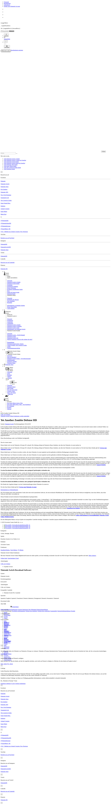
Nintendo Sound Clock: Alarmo (15, 344)
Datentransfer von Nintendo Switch (16, 329)
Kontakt (73, 611)
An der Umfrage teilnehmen (18, 683)
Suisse (5, 638)
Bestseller (9, 302)
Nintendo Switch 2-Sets (13, 327)
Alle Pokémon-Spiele (9, 169)
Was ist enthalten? (11, 357)
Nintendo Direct (11, 387)
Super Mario (4, 211)
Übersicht (6, 2)
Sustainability (53, 611)
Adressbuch (7, 5)
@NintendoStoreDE (6, 223)
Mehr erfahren (92, 555)
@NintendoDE (4, 220)
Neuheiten (9, 285)
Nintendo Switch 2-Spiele (13, 282)
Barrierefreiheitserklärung (64, 611)
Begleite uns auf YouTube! (7, 238)
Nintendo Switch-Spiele (13, 283)
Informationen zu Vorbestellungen (9, 490)
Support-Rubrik (101, 464)
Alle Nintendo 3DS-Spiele (10, 164)
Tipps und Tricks (11, 392)
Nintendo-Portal (11, 294)
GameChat (10, 322)
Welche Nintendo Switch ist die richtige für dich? (19, 339)
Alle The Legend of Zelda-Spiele (12, 167)
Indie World (10, 388)
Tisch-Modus (13, 550)
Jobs (29, 609)
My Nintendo (10, 406)
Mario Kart (3, 214)
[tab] (55, 607)
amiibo (9, 346)
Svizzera (6, 655)
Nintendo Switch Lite (12, 338)
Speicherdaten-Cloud (13, 558)
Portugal (6, 635)
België (5, 612)
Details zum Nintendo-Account (12, 6)
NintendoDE (4, 244)
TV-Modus (20, 550)
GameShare (10, 323)
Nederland (6, 647)
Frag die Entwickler (12, 389)
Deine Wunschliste (12, 307)
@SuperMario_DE (5, 229)
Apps (8, 373)
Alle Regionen (7, 660)
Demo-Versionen (11, 288)
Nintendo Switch (5, 184)
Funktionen (10, 320)
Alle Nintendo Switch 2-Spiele (12, 159)
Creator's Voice (11, 391)
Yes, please (10, 664)
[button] (57, 273)
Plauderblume (10, 342)
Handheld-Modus (5, 550)
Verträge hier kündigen (31, 611)
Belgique (6, 623)
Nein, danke (4, 664)
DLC (8, 291)
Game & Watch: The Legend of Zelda (17, 345)
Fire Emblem (4, 189)
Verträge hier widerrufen (43, 611)
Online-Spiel (4, 558)
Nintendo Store (4, 186)
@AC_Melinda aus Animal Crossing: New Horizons (14, 231)
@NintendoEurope (5, 226)
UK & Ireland (7, 641)
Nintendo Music (11, 363)
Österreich (6, 648)
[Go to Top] (55, 411)
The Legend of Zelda (6, 200)
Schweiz (6, 652)
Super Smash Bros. (5, 203)
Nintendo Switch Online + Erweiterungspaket (19, 358)
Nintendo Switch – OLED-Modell (16, 335)
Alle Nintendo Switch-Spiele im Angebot (14, 163)
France (5, 618)
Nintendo (3, 181)
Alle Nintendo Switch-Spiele (11, 161)
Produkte (9, 375)
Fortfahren (8, 654)
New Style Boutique (6, 195)
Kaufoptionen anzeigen (17, 50)
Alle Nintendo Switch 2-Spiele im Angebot (15, 160)
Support (20, 609)
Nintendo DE (4, 269)
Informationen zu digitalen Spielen (16, 305)
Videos (9, 376)
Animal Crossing (5, 208)
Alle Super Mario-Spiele (10, 166)
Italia (5, 621)
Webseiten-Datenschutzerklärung (39, 609)
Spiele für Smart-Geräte (13, 292)
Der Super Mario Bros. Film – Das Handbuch (19, 404)
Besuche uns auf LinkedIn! (8, 262)
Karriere (9, 407)
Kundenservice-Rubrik (73, 508)
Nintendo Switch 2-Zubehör (14, 326)
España (6, 616)
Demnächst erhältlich (12, 286)
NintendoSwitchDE (6, 247)
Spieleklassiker (11, 360)
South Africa (7, 634)
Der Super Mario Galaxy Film (15, 403)
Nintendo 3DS (4, 192)
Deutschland (7, 615)
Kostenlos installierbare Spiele (15, 289)
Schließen (3, 654)
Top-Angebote (11, 301)
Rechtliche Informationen (18, 611)
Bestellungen (7, 3)
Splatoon (3, 206)
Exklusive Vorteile (12, 361)
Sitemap (9, 409)
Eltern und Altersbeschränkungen (9, 609)
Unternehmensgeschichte (13, 348)
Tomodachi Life (5, 197)
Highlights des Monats (13, 299)
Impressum (25, 609)
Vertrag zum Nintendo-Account (27, 487)
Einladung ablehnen (6, 683)
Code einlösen (10, 308)
